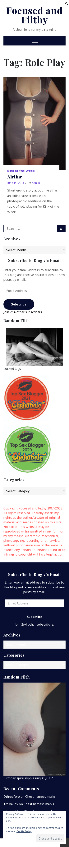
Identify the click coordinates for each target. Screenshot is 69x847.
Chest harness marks (40, 796)
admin (36, 182)
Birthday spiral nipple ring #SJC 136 (28, 778)
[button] (66, 3)
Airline (14, 177)
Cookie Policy (24, 831)
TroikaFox (10, 804)
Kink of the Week (21, 171)
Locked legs (12, 369)
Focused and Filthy (34, 15)
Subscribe (19, 304)
